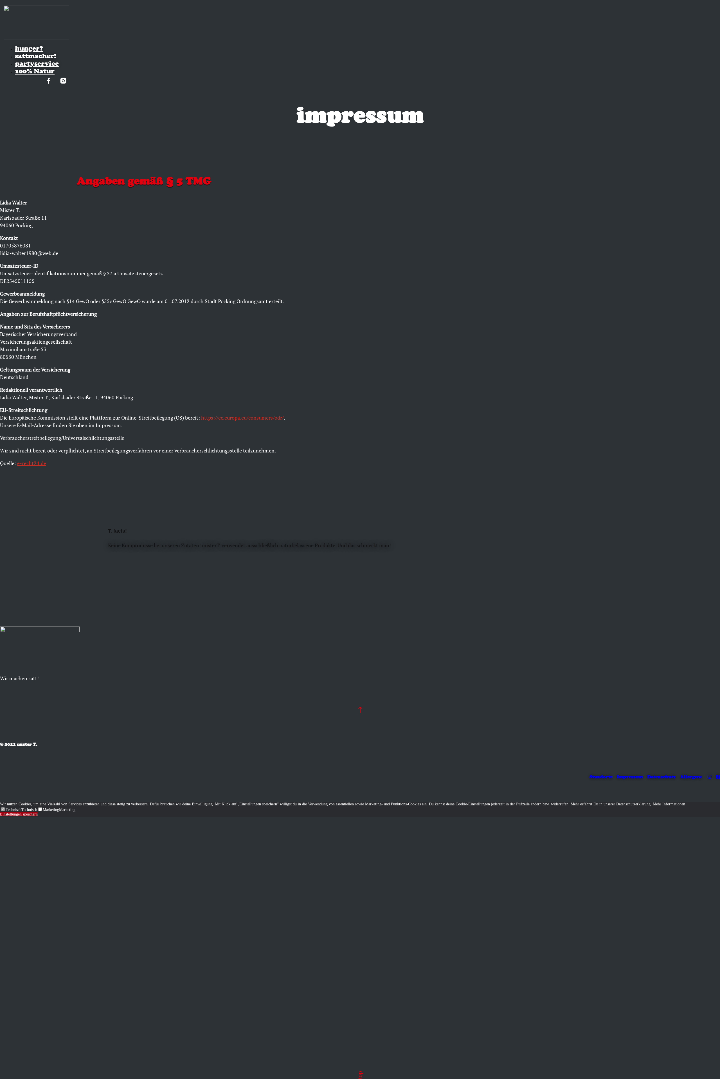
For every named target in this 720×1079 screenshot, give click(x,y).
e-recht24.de (31, 463)
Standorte (601, 777)
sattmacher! (35, 56)
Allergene (691, 777)
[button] (10, 810)
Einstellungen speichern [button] (19, 814)
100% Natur (35, 71)
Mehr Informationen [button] (669, 804)
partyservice (37, 63)
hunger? (29, 48)
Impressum (630, 777)
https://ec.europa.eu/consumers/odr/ (242, 417)
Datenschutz (661, 777)
